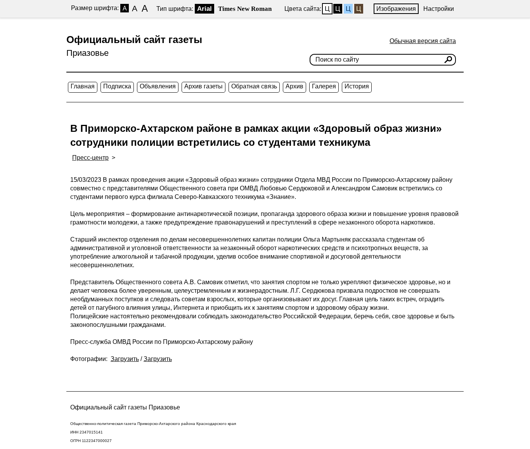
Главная (83, 86)
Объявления (158, 86)
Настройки (438, 8)
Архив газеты (203, 86)
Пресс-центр (90, 157)
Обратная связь (254, 86)
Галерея (324, 86)
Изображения (396, 8)
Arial (204, 8)
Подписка (117, 86)
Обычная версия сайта (423, 41)
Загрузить (125, 359)
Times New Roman (245, 8)
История (357, 86)
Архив (294, 86)
